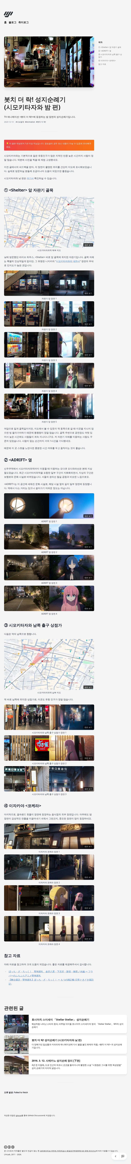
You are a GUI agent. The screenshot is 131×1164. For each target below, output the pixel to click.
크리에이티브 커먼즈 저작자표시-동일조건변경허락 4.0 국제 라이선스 (68, 1151)
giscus (18, 1115)
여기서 (30, 178)
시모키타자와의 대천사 (68, 261)
